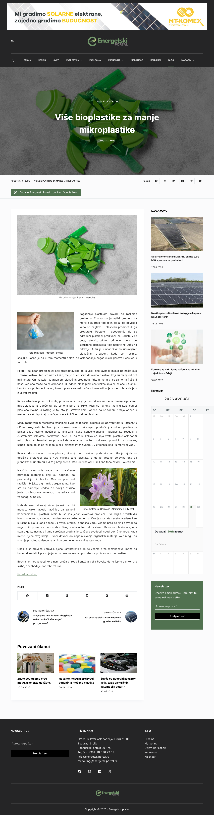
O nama (149, 739)
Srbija (27, 60)
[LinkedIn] (174, 181)
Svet (56, 60)
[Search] (12, 60)
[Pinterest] (67, 596)
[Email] (127, 596)
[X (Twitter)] (165, 181)
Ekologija (95, 60)
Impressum (151, 752)
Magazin (186, 60)
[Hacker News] (183, 181)
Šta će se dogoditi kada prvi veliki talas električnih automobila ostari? (118, 682)
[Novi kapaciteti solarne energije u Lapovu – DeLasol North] (177, 290)
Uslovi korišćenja (155, 747)
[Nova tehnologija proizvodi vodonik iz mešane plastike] (77, 663)
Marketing (151, 743)
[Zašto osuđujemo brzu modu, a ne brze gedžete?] (35, 663)
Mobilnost (137, 60)
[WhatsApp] (200, 181)
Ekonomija (114, 60)
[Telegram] (191, 181)
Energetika (72, 60)
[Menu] (12, 41)
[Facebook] (156, 181)
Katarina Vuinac (27, 574)
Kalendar (150, 756)
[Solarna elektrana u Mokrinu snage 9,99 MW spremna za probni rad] (177, 234)
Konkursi (155, 60)
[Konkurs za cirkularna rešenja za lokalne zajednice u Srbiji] (177, 347)
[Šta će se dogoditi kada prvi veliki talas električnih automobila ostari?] (118, 663)
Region (42, 60)
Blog (171, 60)
